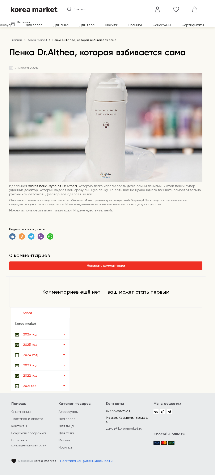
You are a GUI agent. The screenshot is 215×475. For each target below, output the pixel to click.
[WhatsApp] (50, 236)
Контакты (19, 426)
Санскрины (162, 25)
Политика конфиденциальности (86, 461)
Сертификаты (193, 25)
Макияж (111, 25)
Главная (16, 40)
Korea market (37, 40)
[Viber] (41, 236)
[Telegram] (31, 236)
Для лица (60, 25)
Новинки (135, 25)
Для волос (34, 25)
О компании (21, 412)
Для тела (86, 25)
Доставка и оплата (27, 419)
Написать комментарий (106, 266)
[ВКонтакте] (12, 236)
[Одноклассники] (22, 236)
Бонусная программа (28, 433)
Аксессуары (68, 412)
